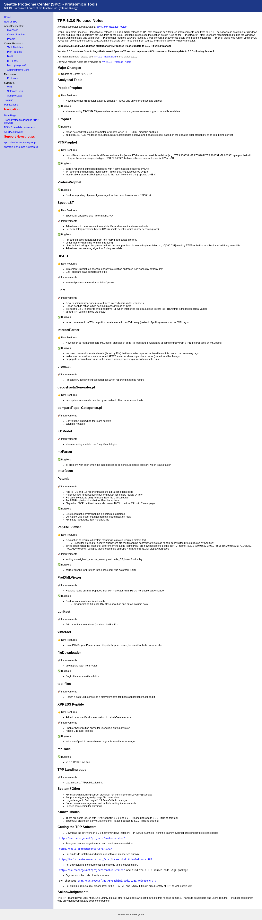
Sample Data (14, 95)
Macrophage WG (16, 65)
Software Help (15, 91)
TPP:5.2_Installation (105, 56)
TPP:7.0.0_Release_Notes (111, 26)
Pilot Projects (14, 51)
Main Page (10, 115)
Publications (11, 104)
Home (7, 17)
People (11, 39)
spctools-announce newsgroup (21, 147)
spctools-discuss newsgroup (20, 142)
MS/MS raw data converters (19, 127)
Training (8, 100)
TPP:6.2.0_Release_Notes (116, 62)
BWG (10, 56)
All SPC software (13, 131)
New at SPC (11, 21)
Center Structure (16, 34)
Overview (12, 30)
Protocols (12, 78)
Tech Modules (15, 47)
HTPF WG (12, 60)
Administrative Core (18, 69)
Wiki (9, 86)
